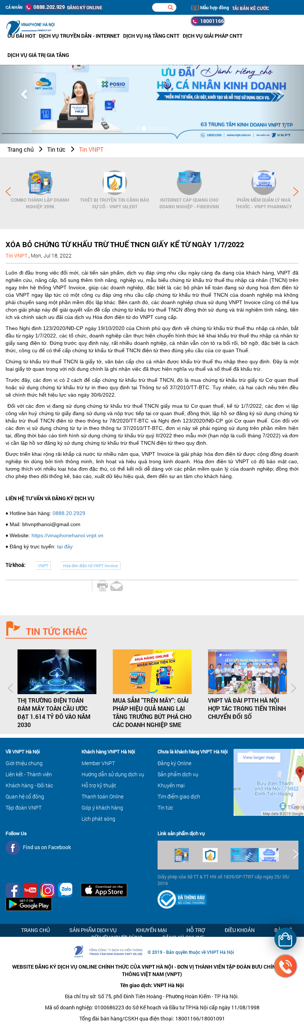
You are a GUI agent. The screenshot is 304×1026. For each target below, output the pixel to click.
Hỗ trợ (195, 930)
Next (295, 191)
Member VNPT (98, 763)
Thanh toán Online (102, 796)
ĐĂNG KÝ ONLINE (84, 7)
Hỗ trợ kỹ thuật (99, 785)
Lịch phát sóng (98, 818)
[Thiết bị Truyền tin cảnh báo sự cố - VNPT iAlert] (114, 182)
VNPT (43, 565)
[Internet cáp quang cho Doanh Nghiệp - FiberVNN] (189, 182)
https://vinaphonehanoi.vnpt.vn (67, 535)
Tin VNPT (91, 149)
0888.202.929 (48, 6)
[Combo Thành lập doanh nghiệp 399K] (40, 182)
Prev (8, 191)
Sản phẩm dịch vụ (178, 774)
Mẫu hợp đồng (214, 7)
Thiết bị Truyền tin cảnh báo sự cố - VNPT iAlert (114, 203)
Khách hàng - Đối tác (29, 785)
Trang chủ (20, 149)
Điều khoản (240, 930)
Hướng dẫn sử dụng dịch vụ (113, 774)
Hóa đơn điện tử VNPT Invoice (90, 565)
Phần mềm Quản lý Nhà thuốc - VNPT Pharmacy (263, 203)
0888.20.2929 (69, 513)
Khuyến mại (171, 785)
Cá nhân (14, 7)
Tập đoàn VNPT (24, 807)
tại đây (65, 546)
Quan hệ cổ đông (25, 796)
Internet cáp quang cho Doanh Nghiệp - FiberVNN (189, 203)
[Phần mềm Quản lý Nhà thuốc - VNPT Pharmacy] (263, 182)
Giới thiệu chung (24, 763)
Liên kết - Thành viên (29, 774)
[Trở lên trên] (19, 998)
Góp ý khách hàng (102, 807)
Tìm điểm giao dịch (179, 796)
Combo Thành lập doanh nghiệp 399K (40, 203)
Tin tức (56, 149)
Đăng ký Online (174, 763)
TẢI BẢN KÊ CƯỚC (250, 8)
